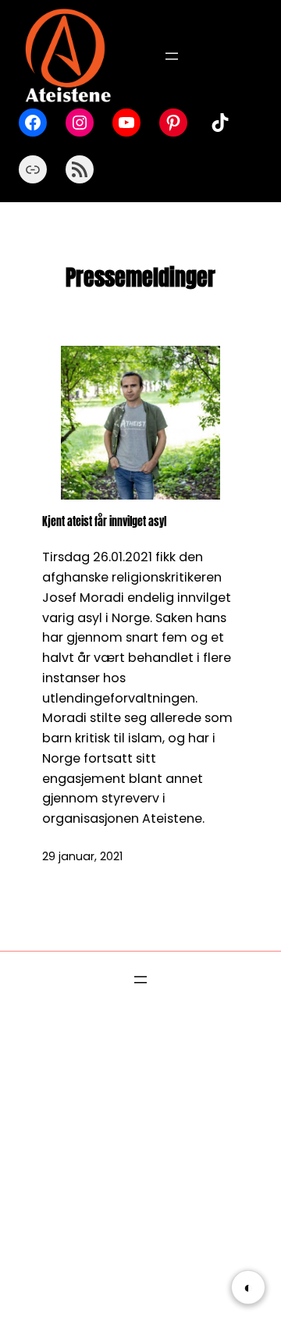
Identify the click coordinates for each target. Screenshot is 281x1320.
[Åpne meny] (171, 56)
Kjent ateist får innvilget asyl (104, 521)
